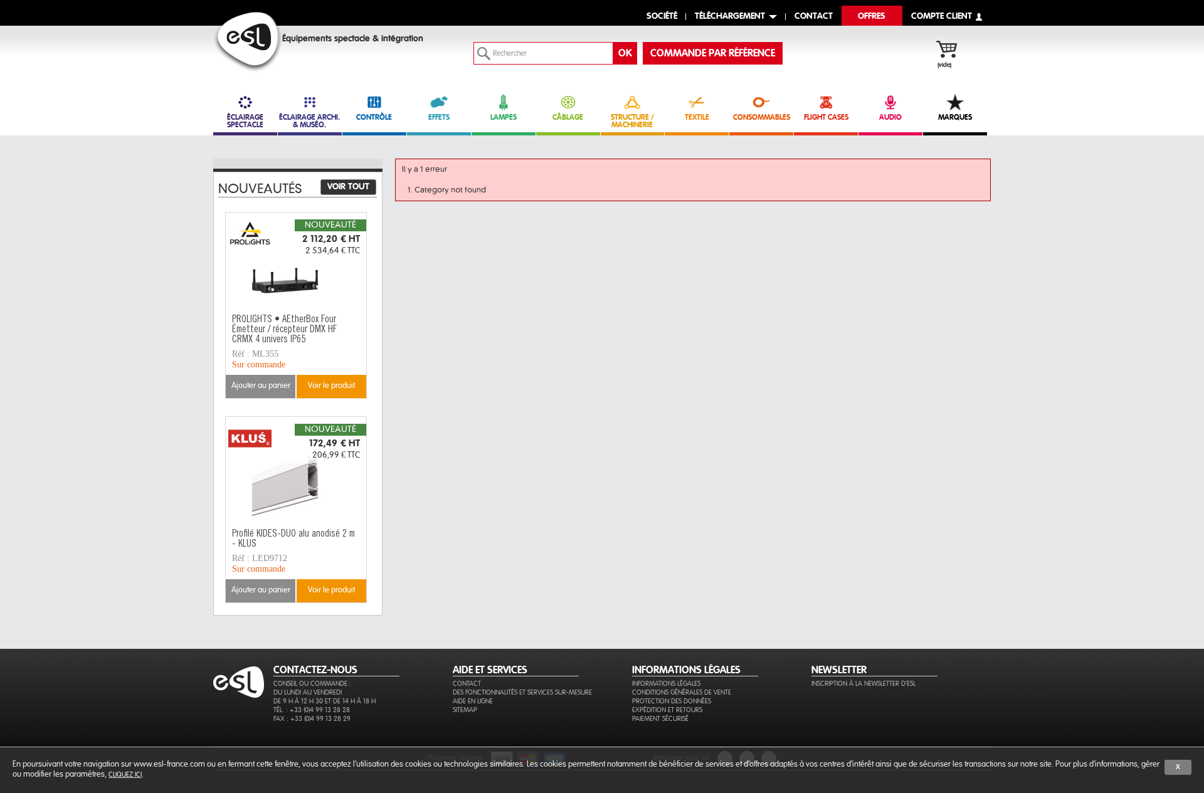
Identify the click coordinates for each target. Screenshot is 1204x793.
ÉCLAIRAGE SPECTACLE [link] (245, 121)
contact (814, 17)
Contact (467, 683)
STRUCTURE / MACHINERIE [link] (632, 121)
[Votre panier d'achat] (952, 51)
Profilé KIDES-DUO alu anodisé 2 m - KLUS (293, 539)
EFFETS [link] (439, 117)
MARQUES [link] (955, 117)
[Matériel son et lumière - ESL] (248, 42)
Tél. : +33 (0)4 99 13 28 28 (311, 709)
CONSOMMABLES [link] (761, 117)
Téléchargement (730, 17)
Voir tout (348, 186)
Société (662, 17)
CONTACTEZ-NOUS (315, 670)
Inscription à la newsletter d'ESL (863, 683)
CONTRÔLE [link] (374, 117)
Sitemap (465, 709)
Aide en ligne (473, 701)
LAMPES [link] (503, 117)
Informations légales (666, 683)
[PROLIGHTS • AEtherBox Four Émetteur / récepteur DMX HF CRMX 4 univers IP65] (296, 266)
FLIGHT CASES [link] (826, 117)
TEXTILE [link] (697, 117)
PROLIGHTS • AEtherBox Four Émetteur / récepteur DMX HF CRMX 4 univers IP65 (284, 330)
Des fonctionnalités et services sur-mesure (522, 692)
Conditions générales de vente (681, 692)
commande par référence (712, 53)
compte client (941, 17)
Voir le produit (331, 386)
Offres (871, 17)
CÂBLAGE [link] (567, 117)
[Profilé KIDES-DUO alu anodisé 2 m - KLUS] (296, 471)
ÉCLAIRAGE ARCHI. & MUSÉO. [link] (309, 121)
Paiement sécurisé (660, 718)
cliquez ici (125, 774)
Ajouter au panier (260, 386)
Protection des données (671, 701)
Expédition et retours (667, 709)
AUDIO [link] (890, 117)
